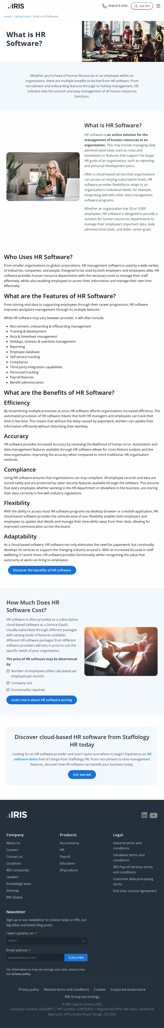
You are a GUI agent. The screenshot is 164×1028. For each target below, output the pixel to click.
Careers (12, 850)
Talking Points (22, 16)
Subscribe (76, 957)
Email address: (18, 950)
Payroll (65, 856)
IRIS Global (14, 897)
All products (69, 870)
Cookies (100, 989)
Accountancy (69, 843)
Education (67, 863)
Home (7, 16)
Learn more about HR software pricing (41, 700)
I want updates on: (21, 933)
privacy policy (21, 974)
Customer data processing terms (133, 881)
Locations (13, 863)
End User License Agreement (135, 891)
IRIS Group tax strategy (82, 996)
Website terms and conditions (66, 989)
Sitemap (12, 890)
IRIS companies (17, 870)
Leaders (12, 877)
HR (62, 850)
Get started (82, 774)
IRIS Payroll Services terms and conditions (133, 869)
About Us (13, 843)
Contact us (14, 856)
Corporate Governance (128, 989)
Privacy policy (29, 989)
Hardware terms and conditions (129, 857)
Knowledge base (18, 884)
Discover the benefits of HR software (42, 570)
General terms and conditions (127, 845)
